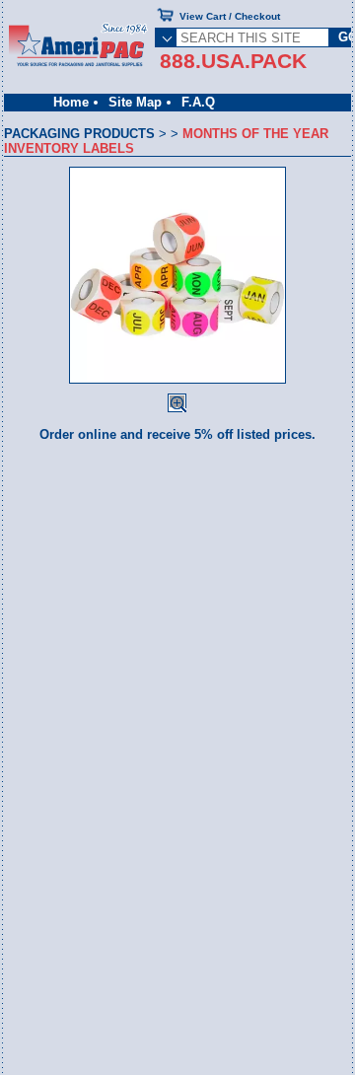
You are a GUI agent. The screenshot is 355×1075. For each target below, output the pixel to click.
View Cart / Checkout (229, 16)
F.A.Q (198, 102)
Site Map (135, 102)
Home (71, 102)
